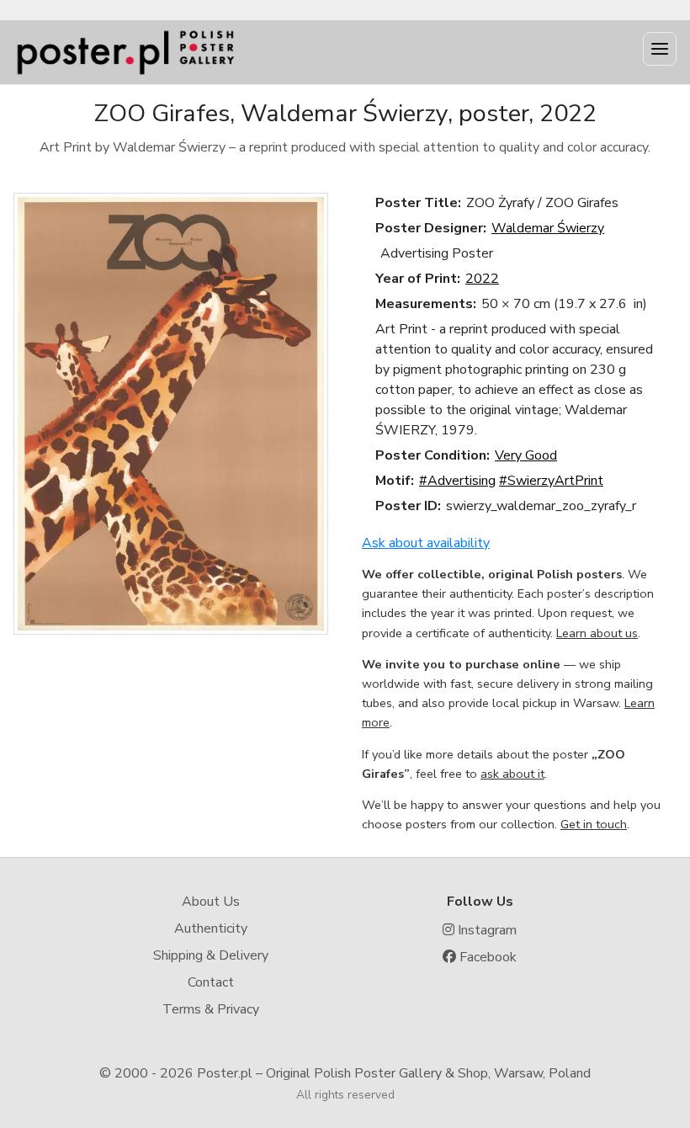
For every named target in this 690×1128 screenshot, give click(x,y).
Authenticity (210, 928)
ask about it (512, 773)
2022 (482, 278)
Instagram (485, 930)
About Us (211, 901)
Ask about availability (426, 543)
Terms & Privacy (210, 1009)
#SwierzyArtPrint (551, 480)
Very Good (526, 455)
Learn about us (597, 633)
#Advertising (457, 480)
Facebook (486, 957)
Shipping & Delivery (210, 955)
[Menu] (660, 49)
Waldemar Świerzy (547, 228)
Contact (211, 982)
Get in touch (593, 824)
